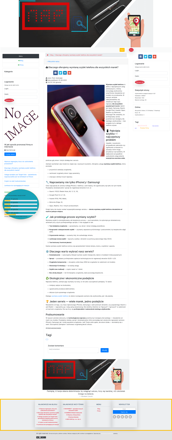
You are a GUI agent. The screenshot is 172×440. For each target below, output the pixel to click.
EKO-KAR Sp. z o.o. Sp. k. (73, 419)
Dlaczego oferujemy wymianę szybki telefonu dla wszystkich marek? (19, 169)
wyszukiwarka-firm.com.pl (47, 50)
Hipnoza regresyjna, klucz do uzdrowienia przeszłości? (18, 163)
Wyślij (104, 350)
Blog (131, 50)
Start (122, 50)
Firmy (21, 65)
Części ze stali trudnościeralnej (15, 181)
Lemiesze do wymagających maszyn (16, 185)
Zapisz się (124, 412)
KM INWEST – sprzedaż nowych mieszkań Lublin (74, 409)
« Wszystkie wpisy (53, 61)
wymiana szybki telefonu (60, 296)
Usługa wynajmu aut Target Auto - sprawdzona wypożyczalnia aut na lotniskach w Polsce (20, 176)
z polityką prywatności (107, 433)
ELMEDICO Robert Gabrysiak (73, 412)
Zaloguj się (9, 100)
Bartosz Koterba (73, 417)
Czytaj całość (10, 154)
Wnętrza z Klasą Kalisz (73, 415)
